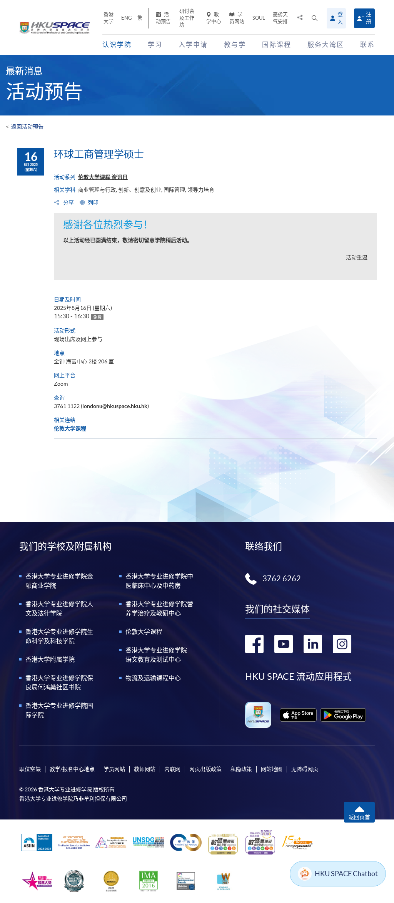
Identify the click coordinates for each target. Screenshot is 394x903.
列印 (93, 202)
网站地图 (271, 769)
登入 (340, 18)
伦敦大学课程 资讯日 (103, 177)
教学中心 (213, 18)
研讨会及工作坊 (186, 18)
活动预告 (163, 18)
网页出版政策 (205, 769)
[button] (314, 18)
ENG (126, 18)
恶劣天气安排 (280, 18)
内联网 (172, 769)
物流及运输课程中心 (153, 677)
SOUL (258, 18)
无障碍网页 (304, 769)
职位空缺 (30, 769)
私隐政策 (241, 769)
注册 (368, 18)
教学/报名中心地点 (72, 769)
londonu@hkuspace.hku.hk (114, 406)
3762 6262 (281, 578)
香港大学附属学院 (50, 659)
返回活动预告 (27, 127)
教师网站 (144, 769)
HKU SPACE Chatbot (346, 874)
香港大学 (109, 18)
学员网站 (236, 18)
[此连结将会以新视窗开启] (298, 715)
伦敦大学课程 (70, 428)
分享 (68, 202)
